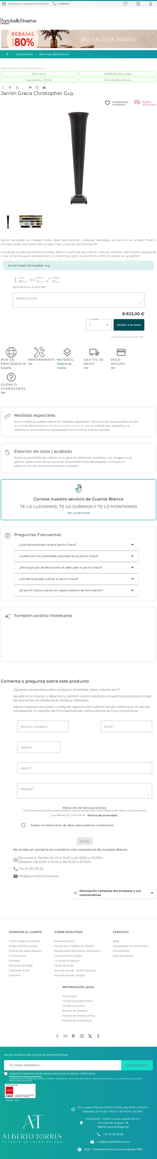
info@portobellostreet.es (66, 425)
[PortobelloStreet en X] (91, 1036)
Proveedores (121, 950)
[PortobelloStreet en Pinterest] (74, 1036)
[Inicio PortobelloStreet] (18, 24)
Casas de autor (64, 965)
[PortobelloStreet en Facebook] (58, 1036)
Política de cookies (74, 1010)
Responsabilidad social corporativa (77, 950)
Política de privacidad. (20, 1080)
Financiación (17, 955)
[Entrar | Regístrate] (151, 4)
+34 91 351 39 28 (30, 869)
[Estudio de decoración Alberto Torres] (32, 1143)
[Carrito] (139, 4)
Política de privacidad (76, 1020)
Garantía (14, 975)
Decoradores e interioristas (130, 945)
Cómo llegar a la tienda (24, 941)
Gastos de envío (19, 970)
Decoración (39, 73)
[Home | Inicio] (7, 54)
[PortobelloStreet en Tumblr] (99, 1036)
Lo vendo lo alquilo (67, 960)
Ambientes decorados (117, 73)
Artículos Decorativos (117, 80)
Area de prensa (123, 955)
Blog (116, 941)
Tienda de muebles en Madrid (74, 945)
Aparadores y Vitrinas (39, 80)
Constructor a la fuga (68, 955)
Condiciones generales (77, 1001)
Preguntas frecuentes (23, 945)
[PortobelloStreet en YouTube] (66, 1036)
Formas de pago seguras (25, 950)
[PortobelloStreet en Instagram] (82, 1036)
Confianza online (73, 1005)
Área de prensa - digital (69, 975)
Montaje (14, 960)
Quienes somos (64, 941)
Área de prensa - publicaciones (74, 970)
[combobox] (98, 324)
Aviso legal (69, 996)
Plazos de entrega (21, 965)
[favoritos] (125, 4)
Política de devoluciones (78, 1015)
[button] (76, 544)
